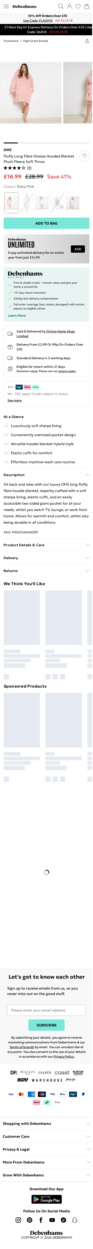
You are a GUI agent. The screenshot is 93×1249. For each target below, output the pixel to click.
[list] (45, 18)
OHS (8, 146)
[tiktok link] (62, 1225)
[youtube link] (50, 1225)
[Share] (84, 41)
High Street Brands (35, 41)
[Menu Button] (6, 6)
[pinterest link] (28, 1225)
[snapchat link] (73, 1225)
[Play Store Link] (45, 1204)
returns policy (67, 367)
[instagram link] (16, 1225)
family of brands (34, 1047)
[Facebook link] (39, 1225)
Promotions (11, 41)
